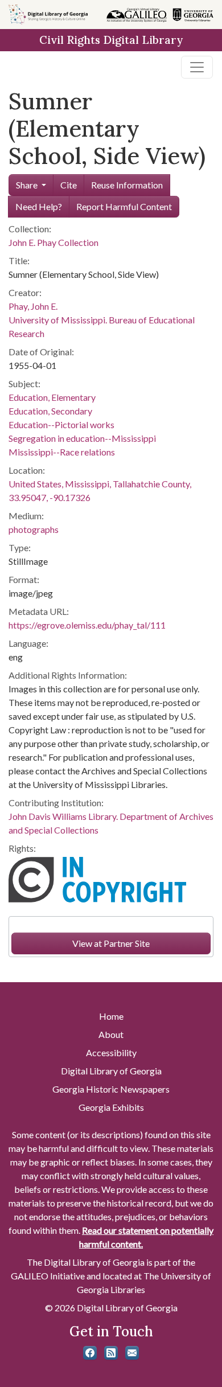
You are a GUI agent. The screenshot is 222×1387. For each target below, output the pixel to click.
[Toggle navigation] (197, 67)
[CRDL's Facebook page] (90, 1353)
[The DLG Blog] (111, 1353)
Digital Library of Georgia (111, 1070)
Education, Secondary (50, 410)
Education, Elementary (52, 397)
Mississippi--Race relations (62, 451)
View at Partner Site (111, 943)
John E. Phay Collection (53, 242)
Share (27, 184)
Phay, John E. (33, 306)
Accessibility (111, 1052)
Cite (68, 184)
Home (111, 1016)
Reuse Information (127, 184)
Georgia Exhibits (111, 1107)
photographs (34, 529)
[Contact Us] (132, 1353)
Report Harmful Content (124, 206)
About (111, 1034)
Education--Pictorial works (61, 424)
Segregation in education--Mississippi (82, 438)
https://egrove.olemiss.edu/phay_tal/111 (87, 624)
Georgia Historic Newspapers (111, 1089)
